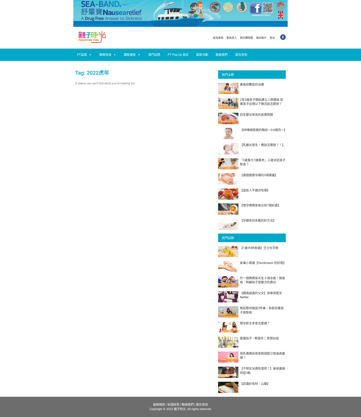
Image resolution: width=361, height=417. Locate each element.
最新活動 (202, 54)
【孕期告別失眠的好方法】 (258, 220)
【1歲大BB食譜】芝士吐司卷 (259, 248)
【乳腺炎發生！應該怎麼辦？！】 (262, 145)
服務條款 (159, 404)
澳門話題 (154, 54)
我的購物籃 (246, 37)
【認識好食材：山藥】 (255, 383)
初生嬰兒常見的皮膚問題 (256, 114)
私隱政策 (173, 404)
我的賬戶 (261, 37)
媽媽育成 (105, 54)
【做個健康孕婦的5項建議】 (259, 175)
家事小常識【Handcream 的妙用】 (263, 263)
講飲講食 (130, 54)
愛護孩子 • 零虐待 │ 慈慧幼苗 (259, 338)
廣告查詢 (241, 54)
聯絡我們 (222, 54)
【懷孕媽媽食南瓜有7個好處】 (260, 205)
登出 (272, 37)
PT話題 (82, 54)
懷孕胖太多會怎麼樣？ (255, 323)
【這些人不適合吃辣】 (255, 190)
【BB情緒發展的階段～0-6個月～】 (263, 130)
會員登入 (231, 37)
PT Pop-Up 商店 (178, 54)
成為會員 (218, 37)
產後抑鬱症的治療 (252, 84)
